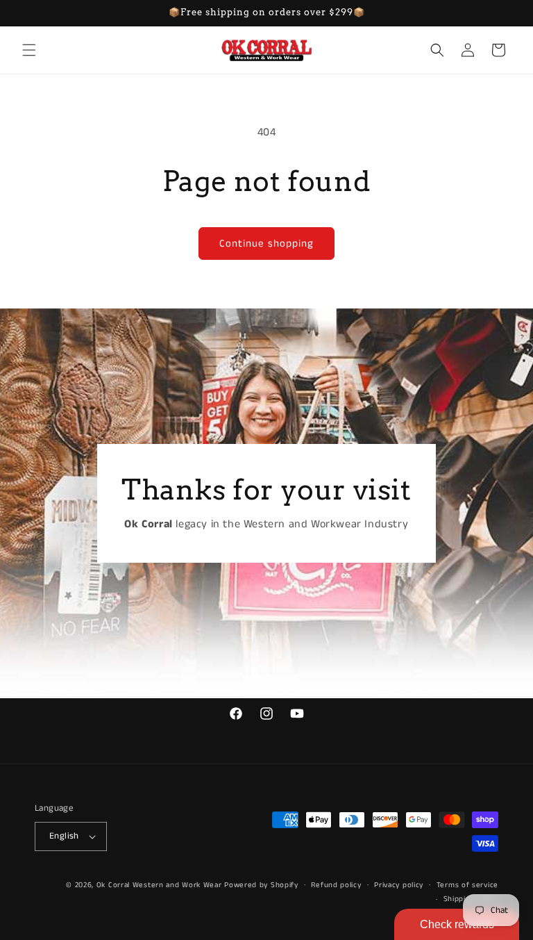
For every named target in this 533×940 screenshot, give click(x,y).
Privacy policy (398, 885)
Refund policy (336, 885)
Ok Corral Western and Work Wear (159, 885)
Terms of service (467, 885)
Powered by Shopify (261, 885)
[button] (29, 50)
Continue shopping (266, 243)
